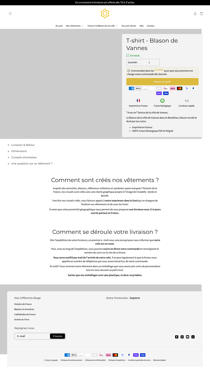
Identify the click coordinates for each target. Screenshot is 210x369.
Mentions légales (159, 360)
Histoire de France (23, 304)
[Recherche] (10, 13)
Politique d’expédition (116, 360)
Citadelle (54, 360)
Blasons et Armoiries (24, 309)
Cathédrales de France (25, 314)
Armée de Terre (21, 319)
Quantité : (133, 62)
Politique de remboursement (71, 360)
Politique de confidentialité (95, 360)
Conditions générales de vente (139, 360)
